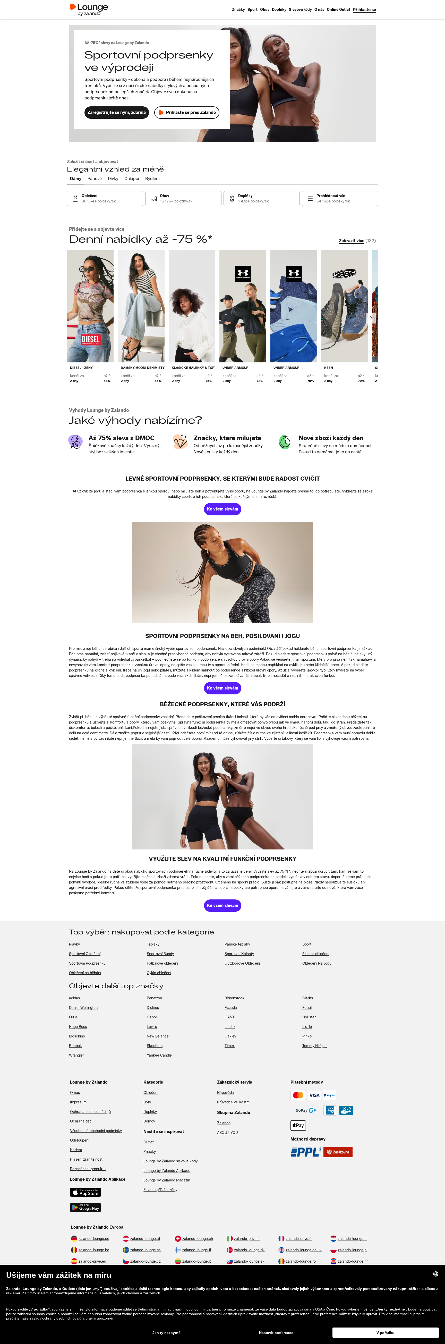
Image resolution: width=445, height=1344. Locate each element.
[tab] (75, 179)
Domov (149, 1121)
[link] (364, 10)
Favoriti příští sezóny (160, 1190)
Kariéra (76, 1150)
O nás (75, 1093)
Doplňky (150, 1112)
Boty (147, 1102)
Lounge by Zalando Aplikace (166, 1171)
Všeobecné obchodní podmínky (96, 1131)
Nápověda (225, 1093)
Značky (149, 1152)
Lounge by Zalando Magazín (166, 1180)
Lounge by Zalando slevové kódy (170, 1161)
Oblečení (150, 1093)
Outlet (148, 1142)
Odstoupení (79, 1140)
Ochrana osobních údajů (90, 1112)
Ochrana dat (80, 1121)
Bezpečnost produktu (88, 1169)
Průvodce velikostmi (233, 1102)
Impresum (78, 1102)
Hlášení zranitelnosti (86, 1159)
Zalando (223, 1123)
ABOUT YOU (227, 1132)
